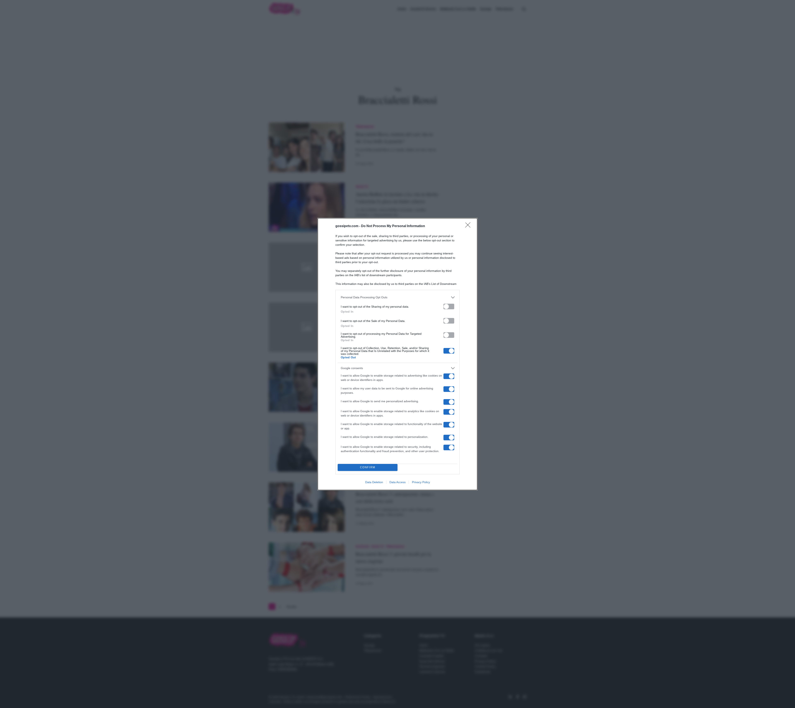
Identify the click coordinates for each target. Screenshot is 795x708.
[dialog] (397, 354)
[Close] (469, 226)
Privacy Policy (421, 482)
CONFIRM (367, 467)
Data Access (397, 482)
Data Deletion (374, 482)
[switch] (448, 306)
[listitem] (397, 297)
